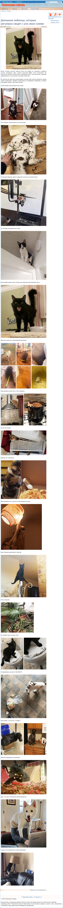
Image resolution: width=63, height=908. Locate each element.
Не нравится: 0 (42, 890)
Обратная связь (7, 2)
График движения (50, 17)
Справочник (34, 9)
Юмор (8, 11)
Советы (14, 9)
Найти (60, 2)
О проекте (18, 2)
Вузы (59, 16)
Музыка (55, 16)
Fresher (9, 26)
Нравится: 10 (33, 890)
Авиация (24, 9)
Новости (5, 9)
